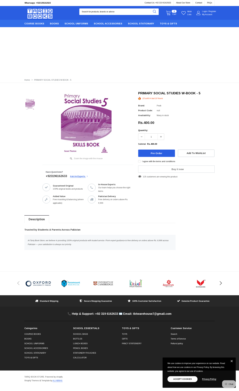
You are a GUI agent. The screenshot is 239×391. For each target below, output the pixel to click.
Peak (159, 106)
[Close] (231, 361)
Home (27, 80)
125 (144, 177)
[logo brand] (38, 283)
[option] (54, 3)
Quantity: (143, 130)
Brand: (141, 106)
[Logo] (40, 13)
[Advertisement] (119, 52)
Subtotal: (142, 144)
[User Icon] (198, 13)
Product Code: (145, 110)
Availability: (144, 115)
